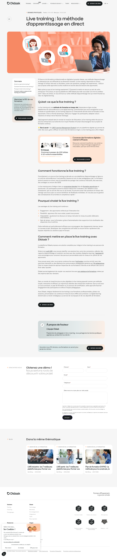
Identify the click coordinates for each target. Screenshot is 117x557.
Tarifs (30, 516)
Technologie (32, 507)
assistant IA (99, 253)
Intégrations (32, 514)
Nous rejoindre (33, 518)
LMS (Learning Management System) (64, 127)
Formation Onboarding (55, 551)
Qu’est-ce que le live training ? (22, 84)
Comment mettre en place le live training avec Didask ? (22, 91)
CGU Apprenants (43, 551)
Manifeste (32, 509)
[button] (106, 3)
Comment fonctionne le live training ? (23, 86)
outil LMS (49, 251)
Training (9, 507)
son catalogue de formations (87, 271)
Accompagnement (34, 511)
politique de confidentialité (69, 413)
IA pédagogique (99, 263)
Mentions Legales (32, 551)
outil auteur (79, 261)
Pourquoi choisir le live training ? (22, 88)
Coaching (9, 509)
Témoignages (10, 512)
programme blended (70, 186)
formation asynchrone (90, 186)
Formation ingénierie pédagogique (72, 551)
